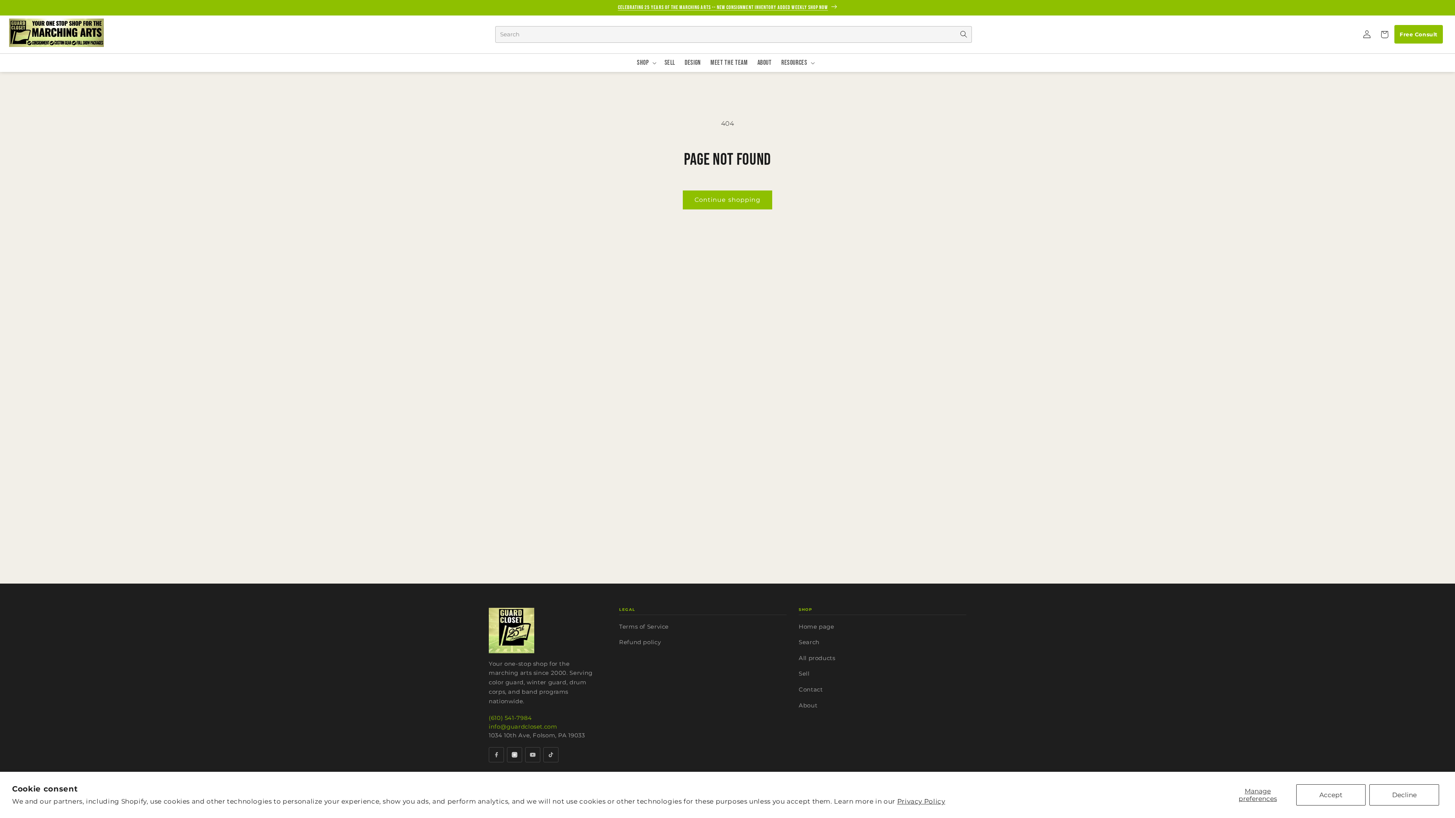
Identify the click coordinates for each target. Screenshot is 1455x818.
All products (817, 658)
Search (809, 642)
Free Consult (1418, 34)
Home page (816, 626)
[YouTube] (532, 754)
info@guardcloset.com (523, 726)
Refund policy (640, 642)
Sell (804, 673)
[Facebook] (496, 754)
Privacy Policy (921, 801)
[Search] (964, 34)
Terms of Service (644, 626)
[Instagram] (514, 754)
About (808, 705)
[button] (1384, 34)
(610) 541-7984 (510, 718)
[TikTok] (551, 754)
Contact (811, 689)
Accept (1330, 795)
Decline (1404, 795)
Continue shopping (727, 199)
